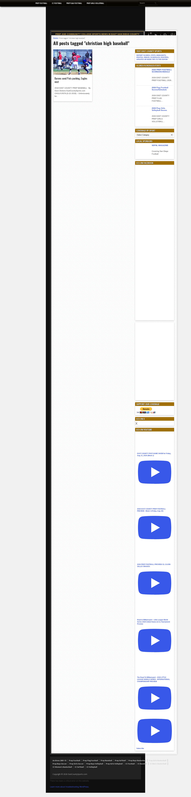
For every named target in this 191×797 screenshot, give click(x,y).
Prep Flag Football (74, 3)
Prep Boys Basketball (137, 760)
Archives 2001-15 (59, 760)
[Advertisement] (128, 22)
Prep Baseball (106, 760)
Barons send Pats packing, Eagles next (71, 80)
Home (55, 38)
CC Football (57, 3)
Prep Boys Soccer (60, 764)
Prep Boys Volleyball (94, 764)
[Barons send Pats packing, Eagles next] (72, 74)
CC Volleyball (92, 767)
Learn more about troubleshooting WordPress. (69, 787)
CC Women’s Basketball (62, 767)
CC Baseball (142, 764)
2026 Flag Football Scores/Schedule (160, 89)
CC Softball (79, 767)
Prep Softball (120, 760)
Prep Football (41, 3)
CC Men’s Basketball (158, 764)
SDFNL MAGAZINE (160, 145)
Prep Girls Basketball (157, 760)
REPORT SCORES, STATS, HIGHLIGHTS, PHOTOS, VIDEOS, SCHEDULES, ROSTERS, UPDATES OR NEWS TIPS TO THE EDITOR (152, 57)
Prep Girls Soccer (77, 764)
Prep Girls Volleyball (95, 3)
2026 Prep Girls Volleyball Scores (159, 109)
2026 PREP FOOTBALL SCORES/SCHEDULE (162, 71)
